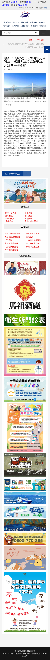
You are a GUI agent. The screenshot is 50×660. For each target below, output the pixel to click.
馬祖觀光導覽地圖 (12, 233)
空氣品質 (30, 236)
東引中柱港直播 (32, 246)
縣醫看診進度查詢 (12, 236)
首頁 (31, 40)
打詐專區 (8, 240)
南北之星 (28, 215)
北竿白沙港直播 (11, 243)
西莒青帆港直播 (11, 250)
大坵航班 (28, 218)
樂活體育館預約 (32, 233)
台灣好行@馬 (30, 221)
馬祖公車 (9, 221)
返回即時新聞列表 (12, 173)
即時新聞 (40, 40)
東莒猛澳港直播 (11, 246)
